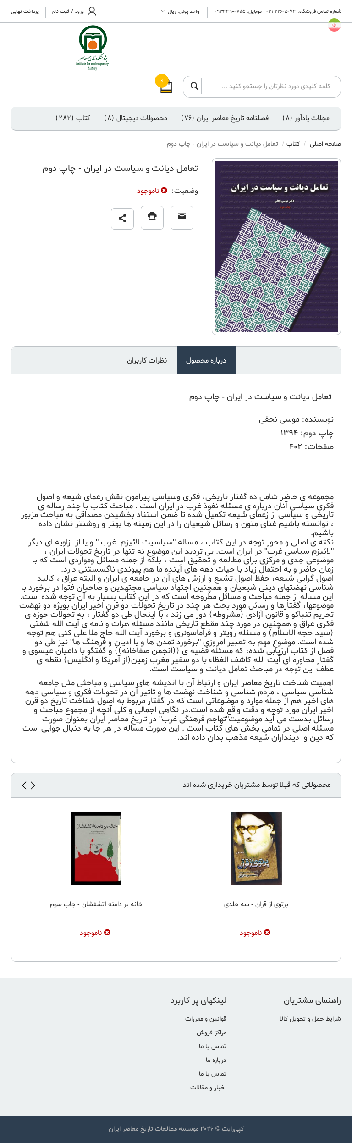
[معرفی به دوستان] (181, 218)
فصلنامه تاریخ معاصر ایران (225, 118)
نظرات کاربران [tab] (147, 360)
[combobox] (268, 86)
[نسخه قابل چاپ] (152, 218)
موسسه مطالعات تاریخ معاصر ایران (153, 1129)
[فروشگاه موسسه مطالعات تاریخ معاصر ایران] (76, 48)
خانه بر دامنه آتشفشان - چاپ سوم (96, 904)
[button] (122, 219)
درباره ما (216, 1060)
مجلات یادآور (306, 118)
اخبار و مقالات (208, 1088)
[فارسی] (334, 25)
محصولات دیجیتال (135, 118)
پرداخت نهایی (25, 11)
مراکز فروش (211, 1033)
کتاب (72, 118)
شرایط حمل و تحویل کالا (310, 1019)
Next (23, 785)
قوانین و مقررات (205, 1019)
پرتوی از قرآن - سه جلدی (256, 904)
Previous (32, 785)
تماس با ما (212, 1046)
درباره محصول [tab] (206, 360)
